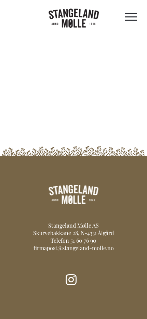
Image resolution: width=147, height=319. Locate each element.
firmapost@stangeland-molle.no (74, 249)
